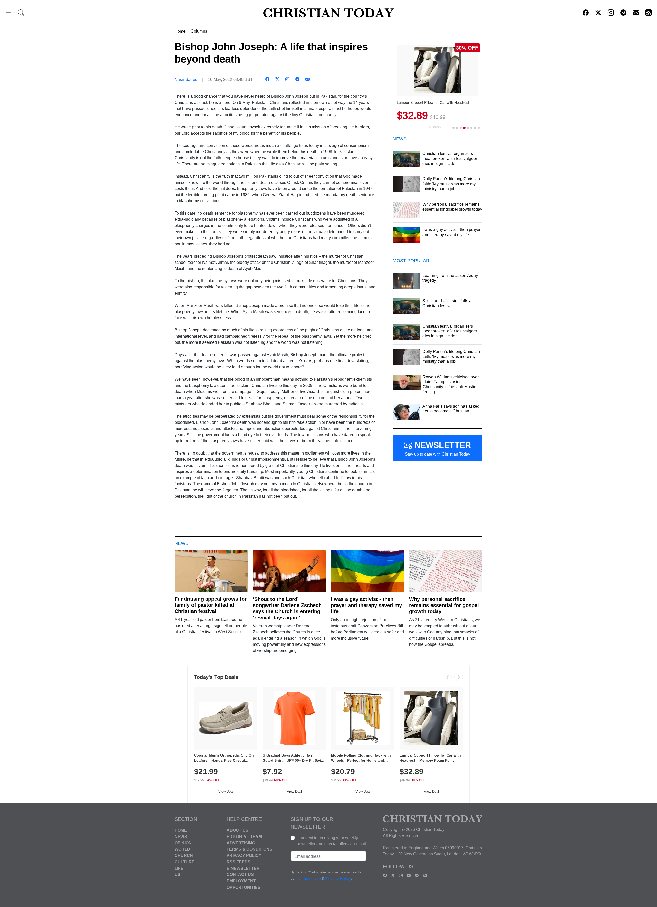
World (182, 849)
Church (184, 855)
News (181, 836)
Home (180, 31)
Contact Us (240, 874)
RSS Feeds (238, 862)
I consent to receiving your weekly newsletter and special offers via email (331, 840)
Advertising (241, 843)
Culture (185, 862)
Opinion (183, 843)
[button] (8, 13)
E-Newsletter (243, 868)
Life (179, 868)
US (177, 874)
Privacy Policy (244, 855)
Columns (199, 31)
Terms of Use (309, 878)
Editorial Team (244, 836)
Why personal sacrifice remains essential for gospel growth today (444, 605)
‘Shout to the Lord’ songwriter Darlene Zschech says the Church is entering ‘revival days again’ (287, 608)
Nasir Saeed (186, 79)
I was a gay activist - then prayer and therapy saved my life (366, 605)
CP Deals (435, 126)
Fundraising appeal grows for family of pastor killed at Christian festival (211, 605)
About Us (237, 830)
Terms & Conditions (249, 849)
